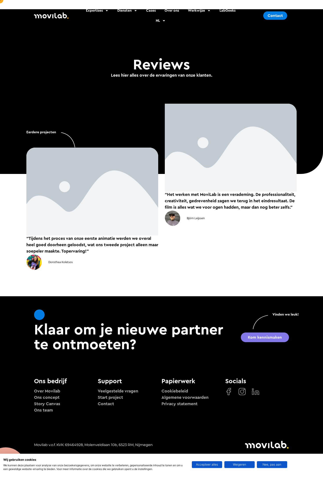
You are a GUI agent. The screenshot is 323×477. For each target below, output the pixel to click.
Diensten (124, 10)
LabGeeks (228, 10)
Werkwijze (196, 10)
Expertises (94, 10)
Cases (151, 10)
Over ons (172, 10)
